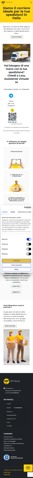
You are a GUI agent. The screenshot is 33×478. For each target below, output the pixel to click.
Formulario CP (8, 445)
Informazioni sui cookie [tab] (24, 212)
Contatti (9, 426)
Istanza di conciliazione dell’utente (14, 443)
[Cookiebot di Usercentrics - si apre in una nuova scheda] (24, 208)
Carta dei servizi (8, 437)
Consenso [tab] (5, 212)
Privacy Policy (7, 472)
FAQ (8, 422)
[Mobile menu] (30, 2)
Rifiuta (16, 269)
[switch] (29, 244)
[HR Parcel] (6, 2)
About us (9, 411)
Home (9, 403)
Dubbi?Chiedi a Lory (28, 468)
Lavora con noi (11, 418)
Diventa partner (11, 415)
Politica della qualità (9, 450)
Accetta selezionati (16, 265)
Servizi (9, 407)
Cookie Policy (7, 474)
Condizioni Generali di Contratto (13, 439)
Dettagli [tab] (13, 212)
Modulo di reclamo (9, 448)
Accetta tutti (16, 260)
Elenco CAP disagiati (10, 441)
